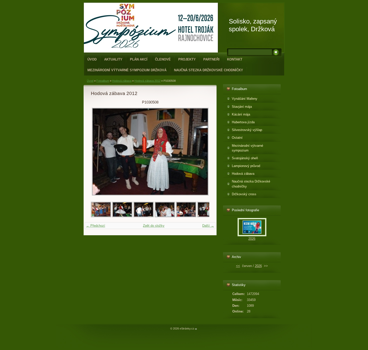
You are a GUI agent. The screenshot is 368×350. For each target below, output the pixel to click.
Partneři (211, 59)
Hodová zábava (121, 80)
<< (238, 266)
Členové (163, 59)
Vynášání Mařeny (244, 98)
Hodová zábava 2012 (147, 80)
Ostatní (237, 138)
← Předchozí (95, 226)
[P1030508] (207, 216)
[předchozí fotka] (99, 152)
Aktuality (113, 59)
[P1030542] (122, 216)
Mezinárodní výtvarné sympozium (247, 148)
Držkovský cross (244, 194)
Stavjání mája (242, 106)
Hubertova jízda (243, 122)
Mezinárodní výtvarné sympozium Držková (126, 70)
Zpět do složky (153, 226)
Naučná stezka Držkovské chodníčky (208, 70)
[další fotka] (201, 152)
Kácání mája (241, 114)
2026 (251, 238)
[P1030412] (101, 216)
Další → (208, 226)
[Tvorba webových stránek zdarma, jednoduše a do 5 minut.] (196, 329)
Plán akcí (138, 59)
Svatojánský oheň (245, 158)
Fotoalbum (102, 80)
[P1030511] (186, 216)
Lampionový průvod (246, 166)
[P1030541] (143, 216)
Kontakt (234, 59)
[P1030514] (165, 216)
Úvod (92, 59)
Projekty (187, 59)
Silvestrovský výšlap (247, 130)
